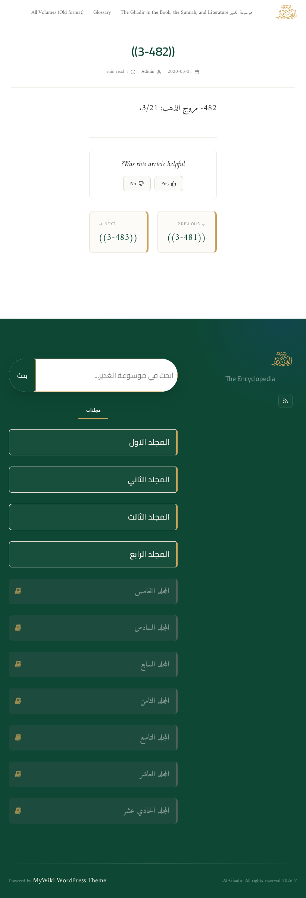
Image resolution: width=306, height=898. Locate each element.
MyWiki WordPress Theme (69, 880)
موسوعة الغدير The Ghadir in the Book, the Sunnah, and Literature (186, 12)
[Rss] (285, 401)
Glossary (102, 12)
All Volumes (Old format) (57, 12)
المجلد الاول (149, 442)
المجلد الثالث (148, 517)
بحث (22, 375)
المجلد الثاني (148, 479)
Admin (147, 71)
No (133, 183)
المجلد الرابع (149, 554)
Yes (165, 183)
